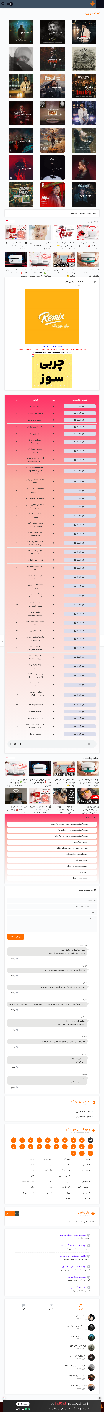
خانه (95, 213)
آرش (68, 1181)
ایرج (68, 1192)
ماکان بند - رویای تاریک (78, 1375)
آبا (87, 1175)
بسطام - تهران (81, 1315)
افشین (85, 1164)
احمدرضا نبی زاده (28, 1192)
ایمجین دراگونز (83, 1187)
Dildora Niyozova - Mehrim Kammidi (72, 848)
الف (90, 1140)
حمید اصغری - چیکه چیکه (77, 854)
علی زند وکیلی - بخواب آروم (76, 1325)
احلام (32, 1164)
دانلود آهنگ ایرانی (83, 1111)
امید (50, 1164)
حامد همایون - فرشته (79, 1385)
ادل (51, 1187)
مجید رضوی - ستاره (80, 878)
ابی (32, 1170)
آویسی (85, 1192)
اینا (87, 1159)
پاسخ (13, 958)
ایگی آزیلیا (48, 1170)
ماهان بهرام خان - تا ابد (78, 1355)
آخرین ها (80, 1308)
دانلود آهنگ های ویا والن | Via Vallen (73, 830)
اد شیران (85, 1181)
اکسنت (31, 1159)
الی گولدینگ (65, 1170)
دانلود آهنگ (80, 406)
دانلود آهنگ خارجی (83, 1116)
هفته (17, 1213)
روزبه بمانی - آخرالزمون (78, 1345)
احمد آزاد (67, 1159)
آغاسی (49, 1192)
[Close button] (100, 1398)
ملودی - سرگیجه (81, 842)
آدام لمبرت (66, 1164)
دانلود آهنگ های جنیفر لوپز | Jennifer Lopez (69, 824)
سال (7, 1213)
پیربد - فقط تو (82, 860)
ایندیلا (50, 1175)
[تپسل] (4, 1398)
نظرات (23, 1308)
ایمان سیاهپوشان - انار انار (77, 866)
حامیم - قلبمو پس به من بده (76, 1365)
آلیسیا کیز (84, 1198)
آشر (32, 1175)
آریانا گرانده (66, 1187)
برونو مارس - (82, 872)
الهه (50, 1181)
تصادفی (52, 1308)
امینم (68, 1198)
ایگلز (32, 1187)
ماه (12, 1213)
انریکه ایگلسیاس (28, 1181)
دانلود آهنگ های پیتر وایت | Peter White (71, 836)
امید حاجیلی (47, 1159)
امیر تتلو (85, 1170)
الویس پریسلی (64, 1175)
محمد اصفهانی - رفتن (78, 1335)
